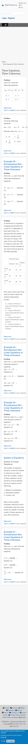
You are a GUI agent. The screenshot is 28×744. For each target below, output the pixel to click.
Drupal (23, 717)
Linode (8, 717)
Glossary (11, 710)
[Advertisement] (14, 43)
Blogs (22, 708)
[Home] (3, 5)
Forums (14, 708)
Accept (3, 741)
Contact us (14, 712)
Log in (6, 110)
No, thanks (10, 741)
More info (3, 737)
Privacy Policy (15, 715)
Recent (19, 710)
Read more (7, 108)
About (6, 712)
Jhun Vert (19, 724)
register (12, 110)
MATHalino (11, 5)
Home (4, 62)
